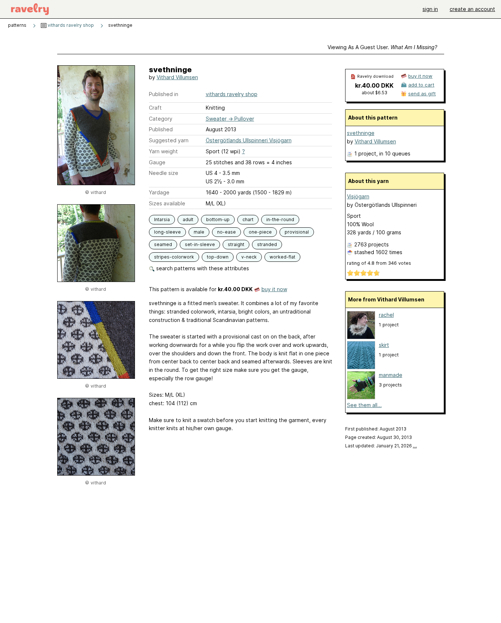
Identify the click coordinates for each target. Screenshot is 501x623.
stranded (267, 244)
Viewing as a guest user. (382, 47)
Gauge (157, 162)
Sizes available (167, 203)
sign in (430, 9)
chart (247, 219)
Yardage (159, 192)
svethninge (360, 133)
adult (188, 219)
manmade (390, 375)
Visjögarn (358, 196)
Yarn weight (163, 151)
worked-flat (282, 257)
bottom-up (218, 219)
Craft (155, 108)
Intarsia (162, 219)
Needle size (163, 173)
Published (161, 129)
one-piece (260, 232)
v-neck (249, 257)
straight (236, 244)
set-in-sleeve (200, 244)
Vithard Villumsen (177, 77)
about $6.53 (374, 92)
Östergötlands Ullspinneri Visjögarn (249, 140)
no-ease (226, 232)
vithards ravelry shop (70, 25)
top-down (217, 257)
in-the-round (280, 219)
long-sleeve (167, 232)
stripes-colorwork (174, 257)
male (199, 232)
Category (160, 119)
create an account (472, 9)
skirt (384, 345)
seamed (163, 244)
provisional (297, 232)
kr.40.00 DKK (374, 85)
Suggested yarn (169, 140)
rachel (386, 315)
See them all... (364, 405)
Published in (163, 94)
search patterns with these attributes (202, 268)
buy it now (274, 289)
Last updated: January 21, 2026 (381, 445)
